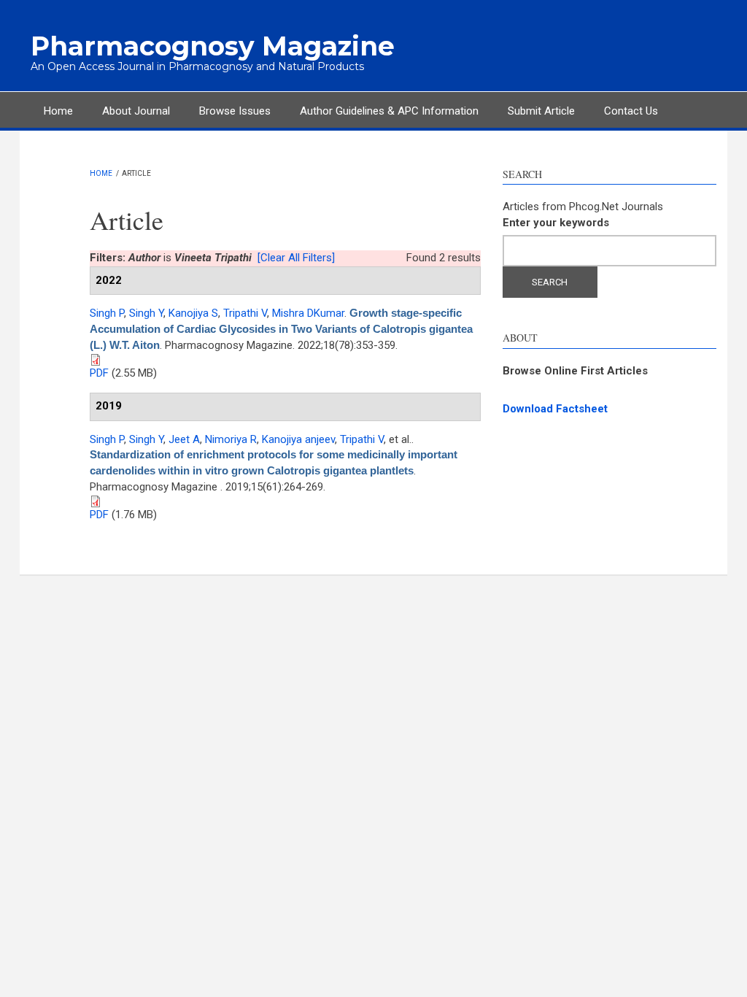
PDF (99, 373)
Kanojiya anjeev (298, 439)
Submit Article (541, 111)
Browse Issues (235, 111)
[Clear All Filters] (296, 257)
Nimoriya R (231, 439)
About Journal (136, 111)
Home (58, 111)
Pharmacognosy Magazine (213, 46)
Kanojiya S (193, 313)
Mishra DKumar (308, 313)
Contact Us (631, 111)
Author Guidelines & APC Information (389, 111)
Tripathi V (245, 313)
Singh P (107, 313)
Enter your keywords (556, 222)
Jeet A (184, 439)
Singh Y (146, 313)
